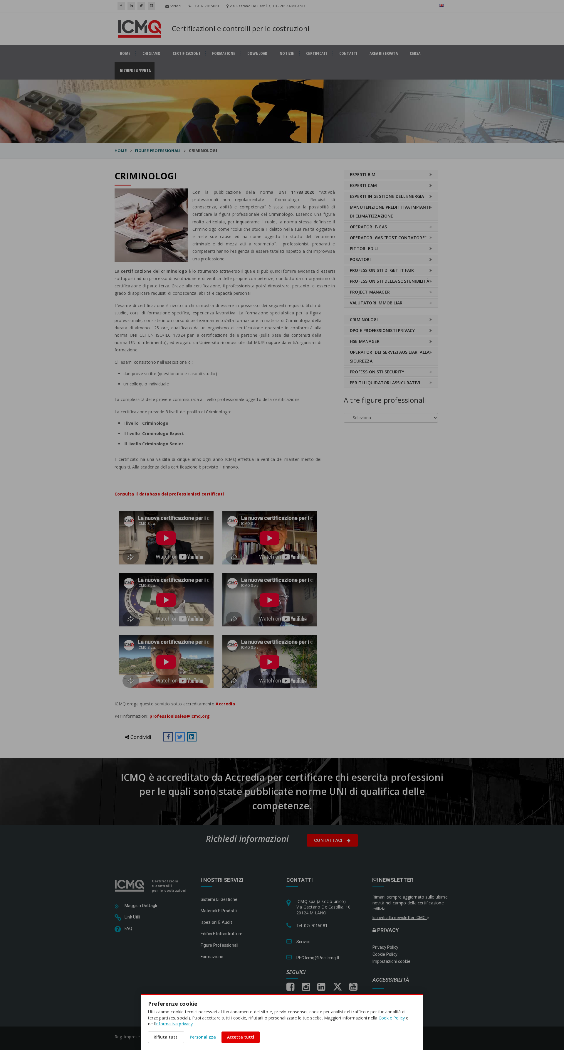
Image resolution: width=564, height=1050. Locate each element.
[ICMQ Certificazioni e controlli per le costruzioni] (151, 885)
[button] (168, 736)
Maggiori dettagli (141, 905)
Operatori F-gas (368, 227)
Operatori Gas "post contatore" (388, 237)
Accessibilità (390, 980)
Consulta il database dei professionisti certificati (169, 494)
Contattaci (329, 840)
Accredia (225, 704)
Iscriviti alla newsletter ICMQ (399, 917)
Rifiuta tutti (166, 1037)
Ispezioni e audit (216, 922)
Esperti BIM (362, 174)
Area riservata (384, 53)
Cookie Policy (385, 954)
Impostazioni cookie (391, 961)
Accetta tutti (240, 1037)
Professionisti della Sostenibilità (389, 281)
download (257, 53)
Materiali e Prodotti (219, 911)
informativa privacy (174, 1024)
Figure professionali (157, 150)
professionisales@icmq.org (180, 716)
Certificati (316, 53)
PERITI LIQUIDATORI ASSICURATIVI (385, 382)
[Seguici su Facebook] (121, 6)
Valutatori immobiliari (377, 303)
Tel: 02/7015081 (312, 925)
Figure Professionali (220, 945)
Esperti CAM (363, 185)
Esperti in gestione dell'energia (387, 196)
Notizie (287, 53)
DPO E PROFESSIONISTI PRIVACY (382, 330)
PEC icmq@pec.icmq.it (317, 957)
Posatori (360, 259)
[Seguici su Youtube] (151, 6)
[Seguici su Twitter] (141, 6)
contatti (348, 53)
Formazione (223, 53)
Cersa (415, 53)
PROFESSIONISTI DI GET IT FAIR (382, 270)
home (125, 53)
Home (121, 150)
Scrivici (175, 6)
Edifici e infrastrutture (222, 933)
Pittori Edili (364, 248)
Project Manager (370, 292)
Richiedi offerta (137, 71)
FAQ (128, 928)
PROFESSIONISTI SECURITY (377, 372)
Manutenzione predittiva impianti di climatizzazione (390, 211)
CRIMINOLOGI (364, 319)
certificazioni (186, 53)
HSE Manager (365, 341)
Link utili (132, 917)
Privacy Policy (385, 947)
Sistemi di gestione (219, 899)
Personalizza (203, 1037)
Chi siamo (151, 53)
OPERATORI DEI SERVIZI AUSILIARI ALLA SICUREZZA (389, 356)
